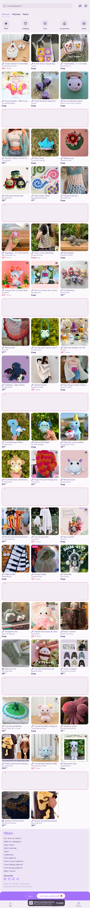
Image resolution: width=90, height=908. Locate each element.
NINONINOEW (6, 576)
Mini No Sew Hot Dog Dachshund (17, 537)
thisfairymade (36, 292)
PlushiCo (64, 350)
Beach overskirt (69, 632)
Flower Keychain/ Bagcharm (45, 101)
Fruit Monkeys (68, 290)
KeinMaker (5, 292)
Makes (25, 14)
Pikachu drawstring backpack (45, 821)
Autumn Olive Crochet (68, 671)
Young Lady (35, 482)
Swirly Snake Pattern (42, 196)
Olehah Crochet (66, 160)
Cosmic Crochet (66, 387)
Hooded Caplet (40, 574)
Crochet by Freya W (38, 160)
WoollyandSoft (7, 198)
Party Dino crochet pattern (73, 442)
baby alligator (68, 253)
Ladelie (33, 66)
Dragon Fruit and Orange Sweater (47, 480)
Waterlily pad (68, 158)
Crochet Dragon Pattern (14, 442)
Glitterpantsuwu (36, 576)
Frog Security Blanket (13, 726)
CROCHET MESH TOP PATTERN (17, 158)
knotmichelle (65, 292)
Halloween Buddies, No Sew (74, 348)
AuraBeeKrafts (66, 766)
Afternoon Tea (10, 669)
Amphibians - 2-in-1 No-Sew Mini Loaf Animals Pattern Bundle (28, 253)
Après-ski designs (8, 634)
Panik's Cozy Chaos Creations (71, 103)
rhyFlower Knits (7, 671)
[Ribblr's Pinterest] (5, 879)
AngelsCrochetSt (37, 387)
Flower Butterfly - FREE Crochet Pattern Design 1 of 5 (25, 101)
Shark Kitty (67, 574)
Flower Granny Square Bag (44, 64)
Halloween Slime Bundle (14, 196)
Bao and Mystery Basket (72, 101)
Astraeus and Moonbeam (14, 821)
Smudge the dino (11, 632)
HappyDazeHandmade (39, 198)
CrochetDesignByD (8, 103)
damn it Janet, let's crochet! (11, 728)
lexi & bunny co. (66, 66)
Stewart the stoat (69, 764)
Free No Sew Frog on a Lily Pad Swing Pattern (52, 348)
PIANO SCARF (10, 574)
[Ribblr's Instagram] (9, 879)
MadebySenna (66, 198)
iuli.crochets (35, 634)
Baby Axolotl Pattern (42, 442)
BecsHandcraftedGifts (68, 728)
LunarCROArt (6, 160)
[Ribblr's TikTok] (13, 879)
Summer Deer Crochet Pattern (16, 290)
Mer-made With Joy (9, 255)
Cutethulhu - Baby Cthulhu (15, 385)
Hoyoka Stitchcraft (8, 539)
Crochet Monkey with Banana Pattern (19, 480)
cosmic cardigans (70, 669)
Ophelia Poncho (40, 385)
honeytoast (35, 539)
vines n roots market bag (43, 253)
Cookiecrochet (36, 350)
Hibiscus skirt (10, 348)
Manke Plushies (36, 671)
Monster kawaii (69, 480)
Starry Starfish (68, 537)
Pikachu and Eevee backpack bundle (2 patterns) (24, 764)
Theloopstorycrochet (9, 66)
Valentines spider (70, 726)
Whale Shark (39, 158)
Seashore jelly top (70, 196)
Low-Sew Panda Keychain (44, 669)
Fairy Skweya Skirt (41, 537)
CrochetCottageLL (37, 444)
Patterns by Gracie (67, 634)
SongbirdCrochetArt (67, 444)
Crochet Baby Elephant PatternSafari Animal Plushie (54, 764)
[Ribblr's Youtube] (17, 879)
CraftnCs (64, 539)
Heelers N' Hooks (67, 255)
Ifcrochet (5, 350)
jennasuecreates (37, 255)
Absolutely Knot (7, 766)
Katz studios (65, 576)
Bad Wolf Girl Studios (9, 823)
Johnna (33, 103)
